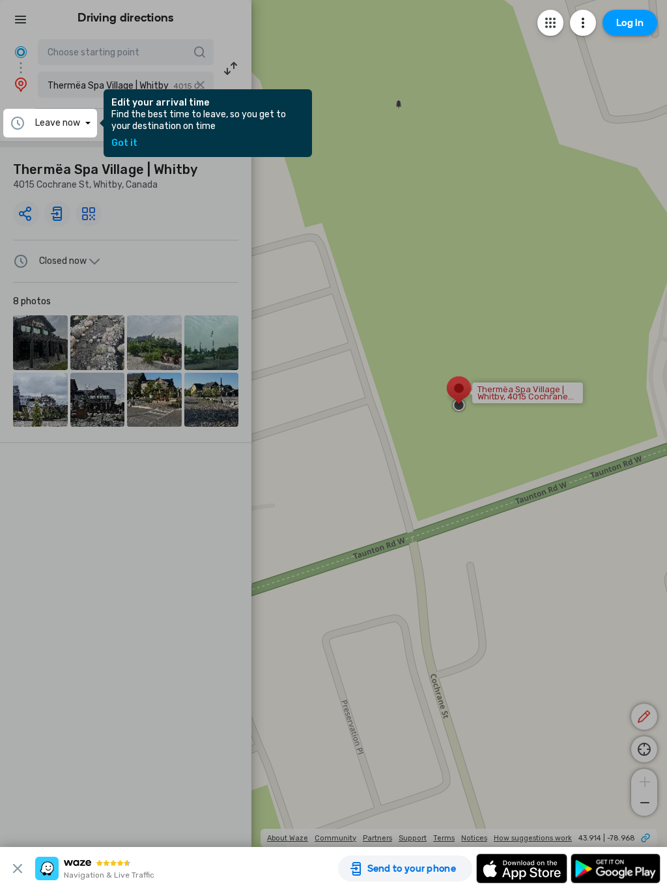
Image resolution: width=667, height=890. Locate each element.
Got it (124, 143)
